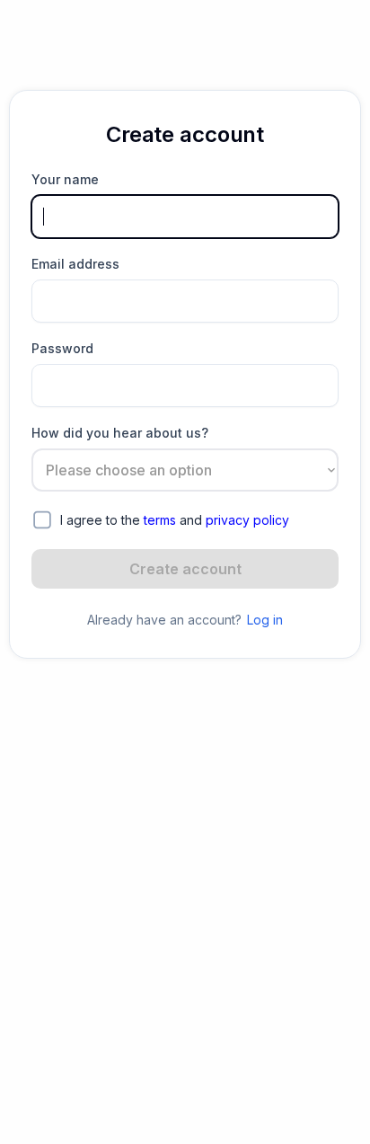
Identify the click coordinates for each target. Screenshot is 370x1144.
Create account (185, 569)
